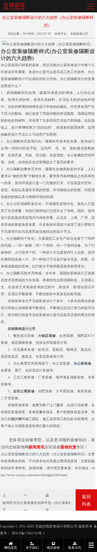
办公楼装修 (82, 363)
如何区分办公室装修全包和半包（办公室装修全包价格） (46, 503)
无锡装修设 (40, 301)
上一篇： (36, 495)
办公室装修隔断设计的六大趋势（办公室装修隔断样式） (44, 454)
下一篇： (36, 510)
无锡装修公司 (78, 33)
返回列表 (86, 500)
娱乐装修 (27, 336)
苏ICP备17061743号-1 (28, 533)
